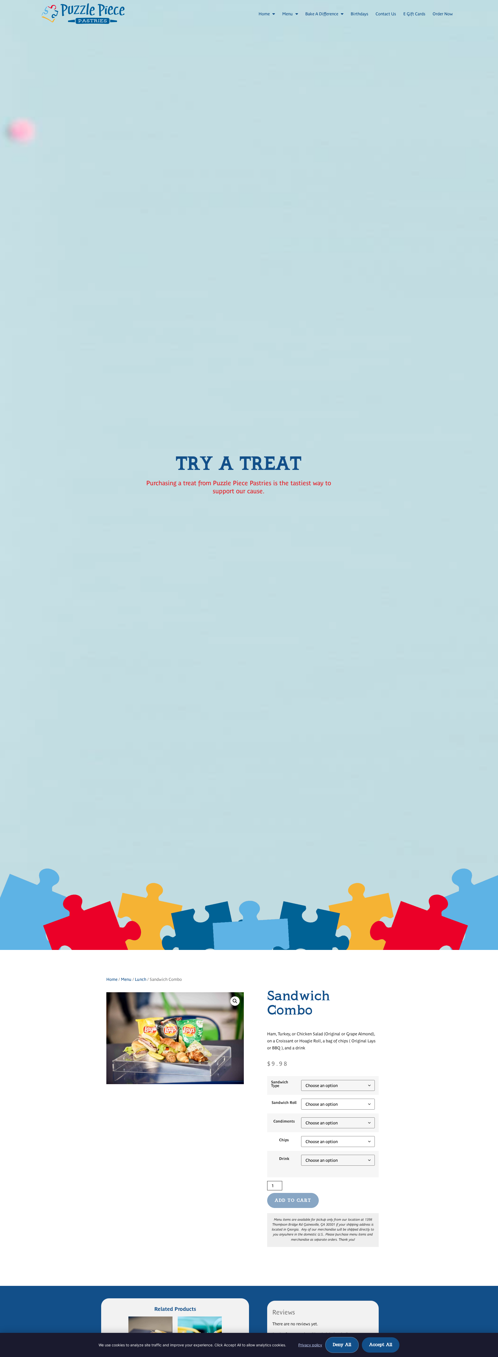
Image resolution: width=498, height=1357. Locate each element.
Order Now (443, 13)
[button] (235, 1001)
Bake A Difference (321, 13)
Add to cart (293, 1200)
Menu (287, 13)
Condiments (284, 1121)
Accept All (380, 1344)
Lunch (140, 979)
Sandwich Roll (284, 1102)
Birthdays (359, 13)
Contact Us (386, 13)
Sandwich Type (279, 1084)
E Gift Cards (414, 13)
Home (264, 13)
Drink (284, 1158)
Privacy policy (310, 1345)
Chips (284, 1140)
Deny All (342, 1344)
